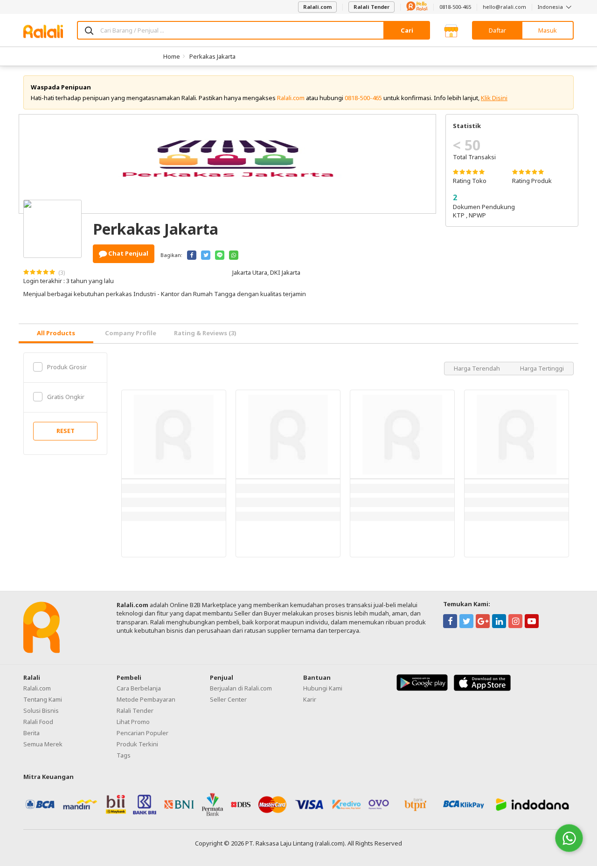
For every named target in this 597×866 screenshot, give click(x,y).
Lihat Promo (133, 721)
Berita (31, 733)
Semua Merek (42, 744)
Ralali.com (317, 6)
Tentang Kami (42, 699)
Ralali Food (38, 721)
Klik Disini (494, 98)
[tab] (56, 333)
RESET (65, 430)
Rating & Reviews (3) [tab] (205, 333)
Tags (124, 755)
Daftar (497, 30)
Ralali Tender (371, 6)
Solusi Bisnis (41, 710)
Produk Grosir (67, 367)
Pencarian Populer (142, 733)
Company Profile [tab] (130, 333)
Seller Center (228, 699)
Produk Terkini (137, 744)
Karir (309, 699)
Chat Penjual (127, 253)
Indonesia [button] (551, 6)
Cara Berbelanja (139, 688)
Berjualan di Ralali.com (241, 688)
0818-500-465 (455, 6)
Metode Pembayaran (146, 699)
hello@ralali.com (504, 6)
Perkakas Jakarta (212, 56)
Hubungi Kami (322, 688)
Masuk (547, 30)
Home (171, 56)
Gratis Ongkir (65, 396)
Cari (407, 30)
